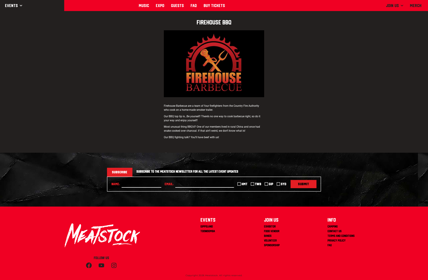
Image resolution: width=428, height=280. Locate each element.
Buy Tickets (214, 5)
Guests (177, 5)
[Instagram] (114, 265)
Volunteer (270, 240)
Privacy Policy (337, 240)
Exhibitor (270, 226)
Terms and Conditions (341, 236)
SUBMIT (303, 184)
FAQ (330, 245)
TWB (258, 184)
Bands (268, 236)
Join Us (392, 5)
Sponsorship (272, 245)
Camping (333, 226)
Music (144, 5)
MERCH (415, 5)
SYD (283, 184)
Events (11, 5)
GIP (271, 184)
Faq (194, 5)
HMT (244, 184)
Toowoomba (207, 231)
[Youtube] (101, 265)
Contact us (335, 231)
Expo (160, 5)
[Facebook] (89, 265)
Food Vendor (271, 231)
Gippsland (206, 226)
